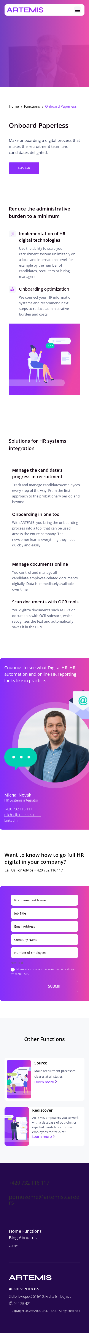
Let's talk (24, 168)
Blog (14, 1238)
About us (28, 1238)
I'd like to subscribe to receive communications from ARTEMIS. (42, 971)
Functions (32, 1231)
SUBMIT (54, 986)
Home (15, 1231)
